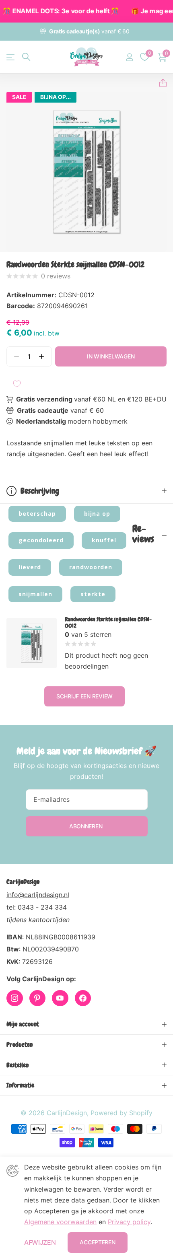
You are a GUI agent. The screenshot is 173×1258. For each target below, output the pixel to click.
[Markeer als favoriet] (16, 384)
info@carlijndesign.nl (37, 895)
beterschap (37, 513)
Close (86, 1024)
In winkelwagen (110, 356)
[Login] (129, 57)
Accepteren (97, 1242)
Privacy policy (129, 1222)
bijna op (97, 513)
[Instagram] (14, 998)
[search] (26, 57)
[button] (160, 83)
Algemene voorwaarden (60, 1222)
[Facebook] (83, 998)
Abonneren (86, 826)
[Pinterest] (37, 998)
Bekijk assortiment (11, 57)
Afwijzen (40, 1242)
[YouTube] (60, 998)
